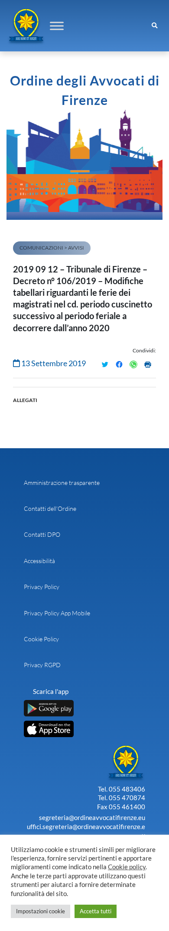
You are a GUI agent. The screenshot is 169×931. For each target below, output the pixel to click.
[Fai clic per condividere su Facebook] (119, 364)
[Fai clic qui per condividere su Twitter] (105, 364)
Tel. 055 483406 (121, 789)
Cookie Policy (41, 639)
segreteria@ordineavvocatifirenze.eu (92, 817)
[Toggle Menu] (57, 26)
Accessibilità (39, 560)
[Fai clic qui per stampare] (148, 364)
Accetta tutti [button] (95, 911)
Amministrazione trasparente (62, 482)
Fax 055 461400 (121, 807)
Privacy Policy (41, 586)
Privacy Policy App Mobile (57, 613)
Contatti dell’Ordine (50, 508)
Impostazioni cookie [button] (40, 911)
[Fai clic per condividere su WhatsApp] (133, 364)
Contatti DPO (42, 534)
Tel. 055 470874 (121, 797)
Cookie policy (127, 867)
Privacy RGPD (42, 664)
